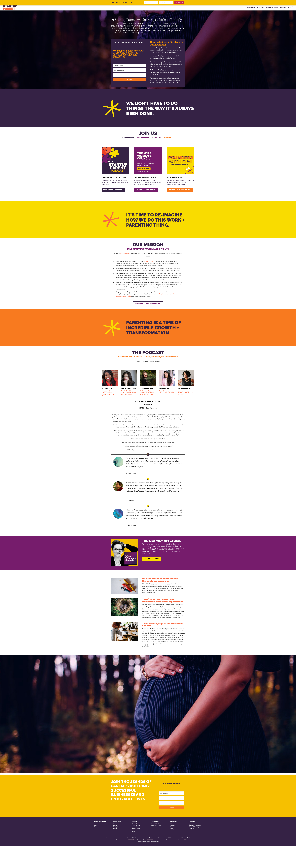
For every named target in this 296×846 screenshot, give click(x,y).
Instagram (172, 825)
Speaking (191, 823)
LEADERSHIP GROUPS (285, 7)
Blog (114, 823)
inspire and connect (125, 253)
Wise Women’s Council (156, 825)
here (185, 839)
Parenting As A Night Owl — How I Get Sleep (167, 391)
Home (95, 823)
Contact (96, 826)
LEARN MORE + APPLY (151, 559)
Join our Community (117, 830)
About (95, 825)
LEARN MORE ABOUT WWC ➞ (146, 190)
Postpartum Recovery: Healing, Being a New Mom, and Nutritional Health (147, 393)
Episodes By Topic (136, 825)
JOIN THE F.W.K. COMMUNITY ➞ (179, 190)
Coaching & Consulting (194, 826)
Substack (172, 830)
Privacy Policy (150, 839)
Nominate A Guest (136, 828)
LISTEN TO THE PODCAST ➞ (113, 190)
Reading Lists (116, 826)
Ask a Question (135, 830)
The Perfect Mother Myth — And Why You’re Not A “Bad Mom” (128, 392)
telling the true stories (149, 261)
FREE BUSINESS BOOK (249, 7)
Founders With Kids (155, 823)
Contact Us (191, 828)
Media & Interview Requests (195, 825)
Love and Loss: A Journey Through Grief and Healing (185, 392)
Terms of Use (131, 839)
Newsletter (115, 825)
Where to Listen (135, 823)
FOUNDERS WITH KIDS (272, 7)
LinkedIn (172, 823)
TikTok (171, 828)
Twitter (171, 826)
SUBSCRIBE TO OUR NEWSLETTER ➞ (148, 303)
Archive (133, 831)
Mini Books (115, 828)
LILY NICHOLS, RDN (146, 388)
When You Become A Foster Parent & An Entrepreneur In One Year (109, 393)
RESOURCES (260, 7)
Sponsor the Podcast (136, 826)
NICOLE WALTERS (108, 388)
